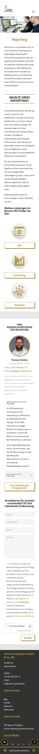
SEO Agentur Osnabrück (13, 725)
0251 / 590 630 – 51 (19, 367)
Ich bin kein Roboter (17, 626)
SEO (19, 245)
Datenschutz (9, 710)
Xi (7, 744)
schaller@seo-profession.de (20, 371)
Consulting (19, 275)
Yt (29, 744)
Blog (5, 699)
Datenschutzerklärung (24, 616)
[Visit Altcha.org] (30, 626)
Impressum (8, 706)
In (18, 744)
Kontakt (7, 703)
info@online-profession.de (14, 684)
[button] (33, 6)
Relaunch (19, 305)
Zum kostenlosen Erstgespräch (19, 486)
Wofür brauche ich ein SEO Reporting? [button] (16, 402)
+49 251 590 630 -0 (12, 677)
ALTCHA (29, 630)
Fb (13, 744)
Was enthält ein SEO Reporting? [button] (14, 475)
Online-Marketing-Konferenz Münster (19, 729)
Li (23, 744)
